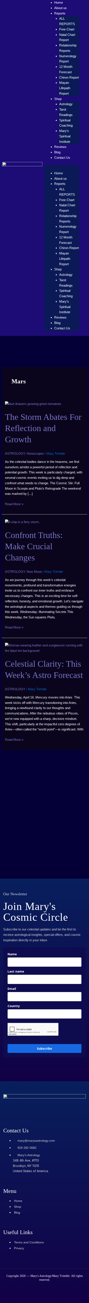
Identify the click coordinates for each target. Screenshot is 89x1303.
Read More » (14, 504)
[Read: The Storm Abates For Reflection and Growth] (33, 403)
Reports (59, 13)
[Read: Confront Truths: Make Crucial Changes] (22, 522)
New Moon (34, 571)
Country (14, 1006)
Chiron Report (69, 77)
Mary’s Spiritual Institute (64, 136)
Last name (16, 971)
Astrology (66, 104)
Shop (58, 99)
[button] (61, 168)
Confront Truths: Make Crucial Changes (34, 546)
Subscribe (44, 1048)
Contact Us (62, 157)
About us (60, 8)
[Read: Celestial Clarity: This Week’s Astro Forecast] (44, 648)
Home (58, 2)
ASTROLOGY (15, 453)
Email (12, 989)
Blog (57, 152)
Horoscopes (35, 453)
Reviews (60, 147)
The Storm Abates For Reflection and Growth (43, 428)
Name (12, 954)
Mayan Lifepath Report (64, 88)
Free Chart (66, 29)
